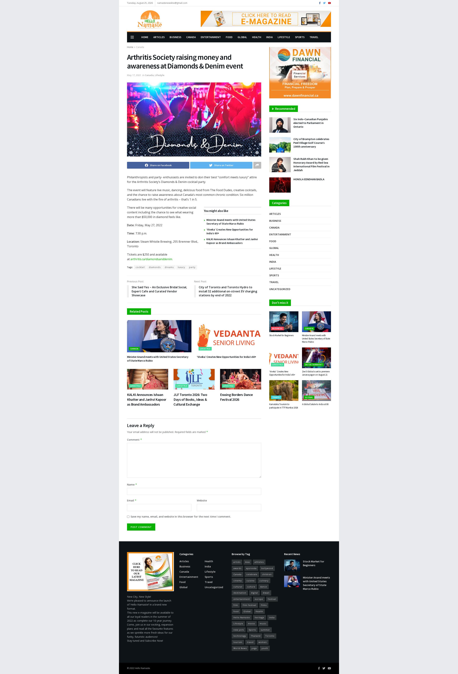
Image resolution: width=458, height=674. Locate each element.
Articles (159, 37)
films (264, 605)
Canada (191, 37)
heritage (259, 617)
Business (175, 37)
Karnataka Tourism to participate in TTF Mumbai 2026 (283, 406)
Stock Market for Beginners (281, 335)
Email (132, 500)
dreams (169, 267)
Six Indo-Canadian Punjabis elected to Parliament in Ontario (310, 122)
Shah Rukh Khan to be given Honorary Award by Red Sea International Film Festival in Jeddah (311, 164)
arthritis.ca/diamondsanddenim (151, 259)
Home (144, 37)
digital (254, 592)
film (235, 605)
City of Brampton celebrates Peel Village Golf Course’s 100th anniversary (311, 142)
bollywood (267, 568)
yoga (254, 648)
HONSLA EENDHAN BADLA (308, 179)
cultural (237, 586)
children (267, 574)
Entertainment (211, 37)
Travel (314, 37)
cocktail (140, 267)
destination (239, 592)
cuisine (251, 580)
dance (263, 586)
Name (132, 484)
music (263, 623)
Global (242, 37)
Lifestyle (284, 37)
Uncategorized (279, 289)
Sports (299, 37)
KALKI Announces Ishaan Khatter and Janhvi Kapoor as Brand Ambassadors (146, 399)
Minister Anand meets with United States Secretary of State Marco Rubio (316, 338)
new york (238, 629)
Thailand (255, 635)
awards (237, 568)
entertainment (241, 599)
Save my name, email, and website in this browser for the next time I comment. (181, 516)
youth (265, 648)
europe (259, 599)
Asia (247, 562)
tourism (237, 642)
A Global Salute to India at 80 (315, 404)
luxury (181, 267)
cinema (237, 580)
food (236, 611)
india (272, 617)
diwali (266, 592)
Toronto (269, 635)
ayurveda (251, 568)
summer (265, 629)
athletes (259, 562)
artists (236, 562)
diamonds (155, 267)
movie (251, 623)
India (269, 37)
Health (256, 37)
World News (240, 648)
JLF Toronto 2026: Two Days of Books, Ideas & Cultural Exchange (190, 399)
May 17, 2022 (134, 75)
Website (202, 500)
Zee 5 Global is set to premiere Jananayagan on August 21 (316, 373)
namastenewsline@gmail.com (172, 2)
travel (250, 642)
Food (229, 37)
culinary (264, 580)
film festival (249, 605)
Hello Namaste (142, 668)
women (263, 642)
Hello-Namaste (241, 617)
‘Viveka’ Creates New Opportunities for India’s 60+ (226, 357)
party (192, 267)
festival (272, 599)
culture (251, 586)
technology (239, 635)
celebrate (251, 574)
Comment (134, 439)
